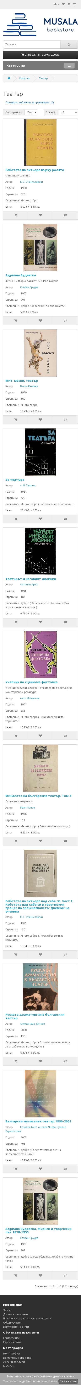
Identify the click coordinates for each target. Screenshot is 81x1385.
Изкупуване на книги (16, 1327)
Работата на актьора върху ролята (34, 170)
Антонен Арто (26, 584)
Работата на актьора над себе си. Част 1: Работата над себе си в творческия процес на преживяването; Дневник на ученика (39, 906)
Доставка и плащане (15, 1314)
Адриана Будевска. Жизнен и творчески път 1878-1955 (38, 1230)
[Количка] (69, 4)
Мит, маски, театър (21, 380)
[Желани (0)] (63, 4)
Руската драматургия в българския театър (34, 1016)
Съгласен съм (68, 1381)
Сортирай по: (13, 112)
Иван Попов (24, 807)
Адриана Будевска (20, 275)
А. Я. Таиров (24, 485)
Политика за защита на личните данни (27, 1318)
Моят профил (11, 1353)
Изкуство (24, 78)
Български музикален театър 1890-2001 (38, 1121)
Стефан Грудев (26, 287)
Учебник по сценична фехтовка (31, 682)
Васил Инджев (26, 386)
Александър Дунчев (29, 1023)
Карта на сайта (12, 1342)
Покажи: (51, 112)
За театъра (14, 479)
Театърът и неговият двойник (30, 579)
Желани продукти (14, 1362)
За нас (7, 1310)
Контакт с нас (11, 1338)
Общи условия (12, 1322)
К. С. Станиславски (28, 182)
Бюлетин (8, 1366)
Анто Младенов (26, 698)
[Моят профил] (56, 4)
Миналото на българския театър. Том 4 (38, 796)
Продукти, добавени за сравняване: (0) (30, 102)
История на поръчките (17, 1357)
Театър (43, 78)
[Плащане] (74, 4)
